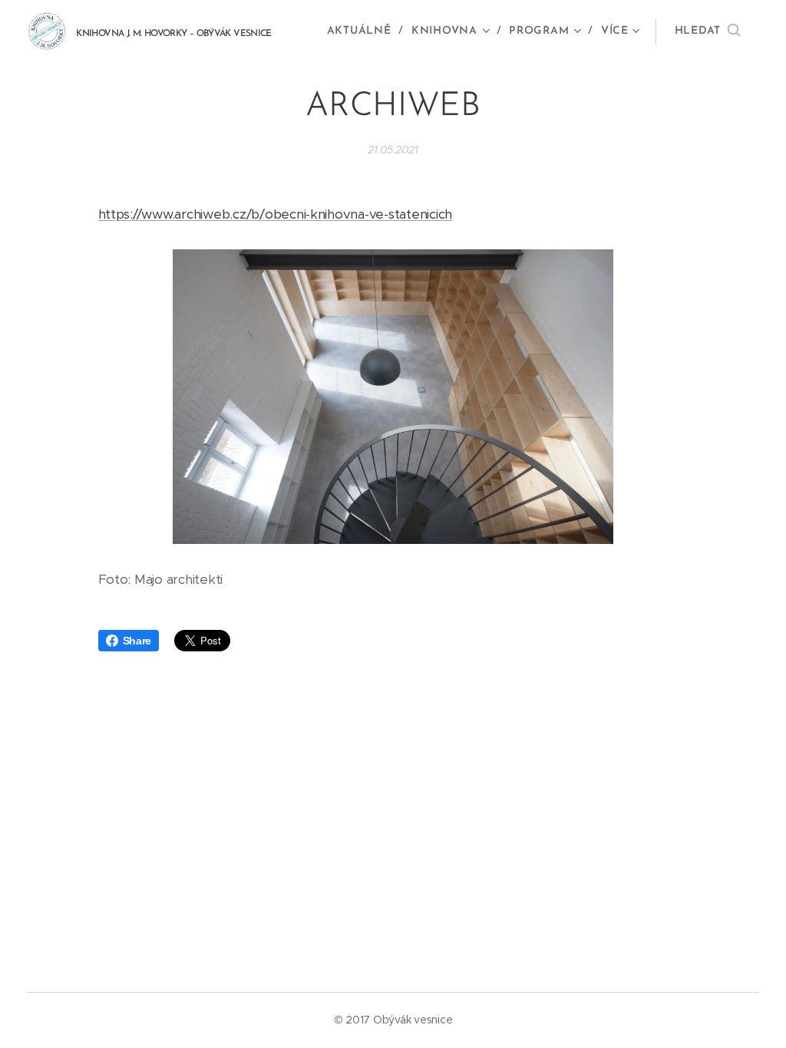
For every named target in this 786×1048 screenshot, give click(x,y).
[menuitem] (363, 31)
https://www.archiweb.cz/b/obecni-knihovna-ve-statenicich (275, 214)
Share (137, 640)
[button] (707, 31)
